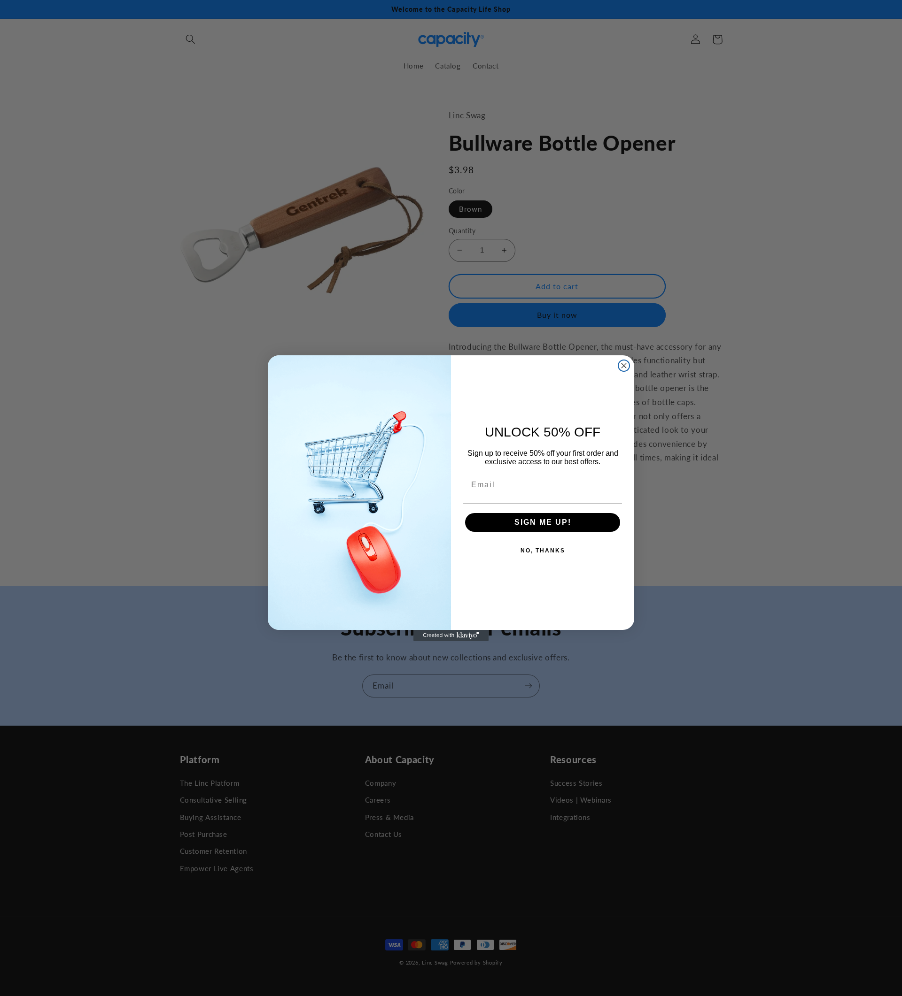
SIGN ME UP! (542, 522)
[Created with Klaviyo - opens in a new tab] (451, 635)
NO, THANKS (543, 550)
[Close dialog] (624, 365)
